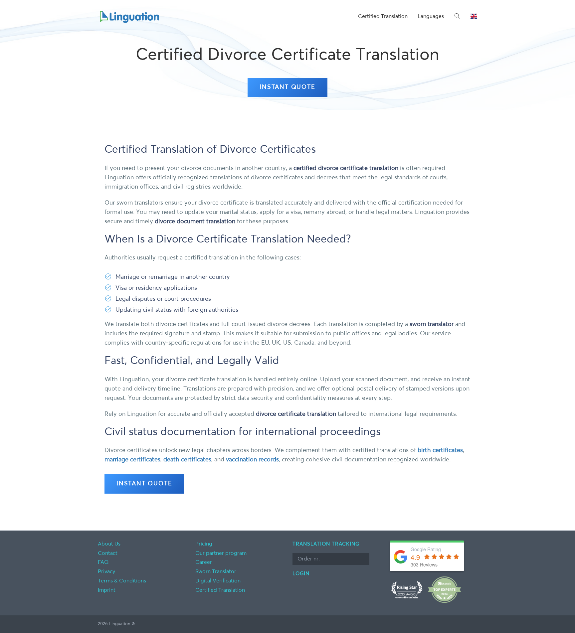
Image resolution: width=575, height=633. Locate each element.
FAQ (103, 562)
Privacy (106, 571)
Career (203, 562)
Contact (107, 553)
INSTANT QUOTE (287, 87)
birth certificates (440, 450)
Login (300, 573)
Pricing (203, 544)
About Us (109, 544)
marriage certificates (132, 460)
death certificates (187, 460)
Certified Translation (383, 16)
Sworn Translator (215, 571)
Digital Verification (218, 581)
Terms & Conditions (122, 581)
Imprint (106, 590)
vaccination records (252, 460)
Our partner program (221, 553)
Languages (431, 16)
